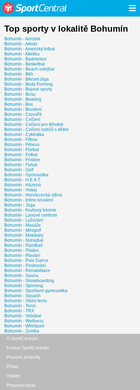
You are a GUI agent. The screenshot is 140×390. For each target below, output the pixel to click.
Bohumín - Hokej (20, 189)
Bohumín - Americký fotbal (29, 48)
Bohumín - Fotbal (21, 154)
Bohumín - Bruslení (23, 109)
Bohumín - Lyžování (23, 220)
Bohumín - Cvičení (22, 119)
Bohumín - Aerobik (22, 38)
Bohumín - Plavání (22, 255)
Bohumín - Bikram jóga (26, 79)
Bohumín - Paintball (23, 245)
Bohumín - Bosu (20, 94)
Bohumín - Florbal (21, 149)
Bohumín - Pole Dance (26, 260)
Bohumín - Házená (22, 184)
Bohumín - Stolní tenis (25, 300)
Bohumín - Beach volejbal (29, 69)
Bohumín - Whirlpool (24, 325)
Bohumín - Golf (18, 169)
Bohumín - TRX (19, 310)
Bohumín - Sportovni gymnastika (35, 290)
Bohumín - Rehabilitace (27, 270)
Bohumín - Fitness (21, 144)
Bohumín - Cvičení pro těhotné (34, 124)
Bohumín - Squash (22, 295)
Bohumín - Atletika (21, 53)
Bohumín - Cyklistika (24, 134)
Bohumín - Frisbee (22, 159)
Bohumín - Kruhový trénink (30, 210)
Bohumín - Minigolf (22, 230)
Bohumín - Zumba (21, 331)
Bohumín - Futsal (20, 164)
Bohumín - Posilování (25, 265)
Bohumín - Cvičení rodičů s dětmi (36, 129)
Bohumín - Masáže (22, 225)
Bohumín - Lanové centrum (30, 215)
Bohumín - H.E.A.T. (22, 179)
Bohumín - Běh (18, 74)
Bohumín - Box (18, 104)
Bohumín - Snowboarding (29, 280)
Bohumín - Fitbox (20, 139)
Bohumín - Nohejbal (23, 240)
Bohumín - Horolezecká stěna (33, 195)
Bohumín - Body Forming (28, 84)
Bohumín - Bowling (22, 99)
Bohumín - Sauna (21, 275)
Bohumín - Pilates (21, 250)
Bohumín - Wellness (23, 320)
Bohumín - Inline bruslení (28, 200)
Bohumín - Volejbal (22, 315)
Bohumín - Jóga (19, 205)
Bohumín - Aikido (20, 43)
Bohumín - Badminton (25, 59)
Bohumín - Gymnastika (26, 174)
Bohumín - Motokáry (23, 235)
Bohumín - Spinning (23, 285)
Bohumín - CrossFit (23, 114)
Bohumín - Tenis (20, 305)
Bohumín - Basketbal (24, 64)
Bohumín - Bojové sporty (28, 89)
